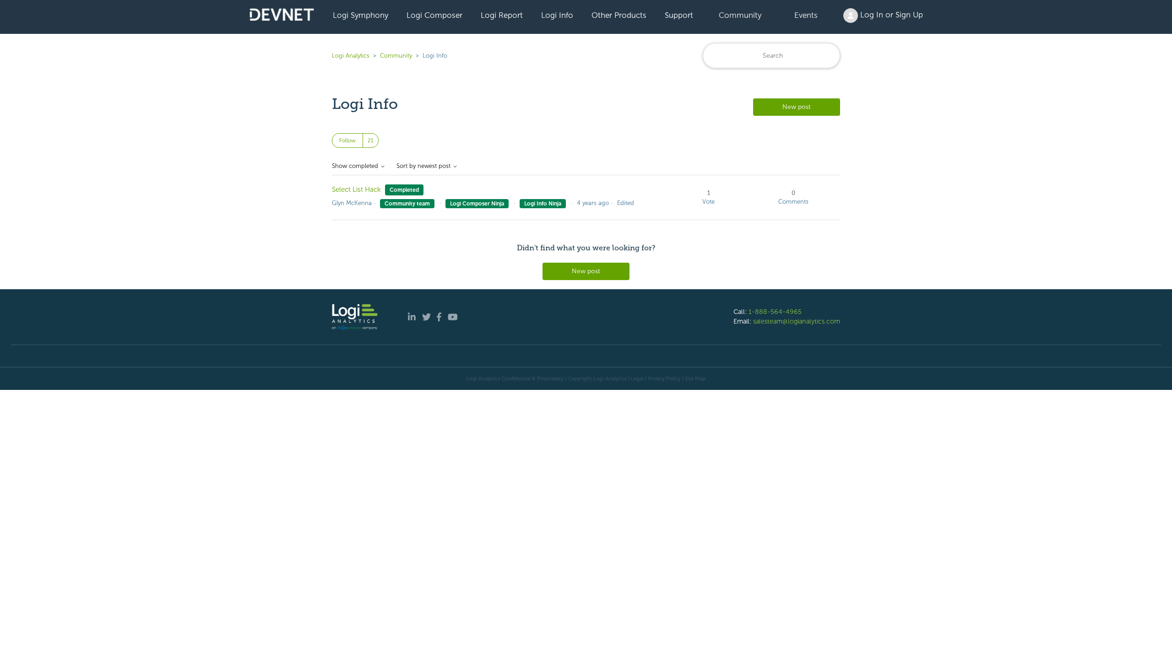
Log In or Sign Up (890, 14)
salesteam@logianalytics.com (796, 321)
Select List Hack (356, 189)
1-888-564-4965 (775, 312)
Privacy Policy (664, 378)
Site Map (695, 378)
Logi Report (502, 15)
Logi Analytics (350, 55)
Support (679, 15)
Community (740, 15)
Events (806, 15)
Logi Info (557, 15)
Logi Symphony (360, 15)
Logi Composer (434, 15)
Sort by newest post (424, 166)
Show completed (356, 166)
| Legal (636, 378)
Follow (347, 140)
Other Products (618, 15)
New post (796, 107)
